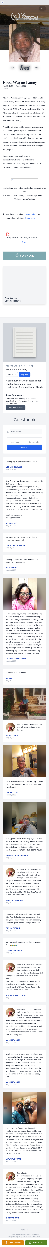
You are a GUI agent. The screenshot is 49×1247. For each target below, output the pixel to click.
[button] (24, 594)
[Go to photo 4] (25, 1122)
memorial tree (32, 214)
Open (24, 242)
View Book (12, 374)
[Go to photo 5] (27, 1122)
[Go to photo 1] (21, 1122)
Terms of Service (31, 1237)
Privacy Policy (17, 1237)
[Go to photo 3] (24, 1122)
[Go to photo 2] (23, 1122)
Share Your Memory (15, 407)
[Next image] (43, 1108)
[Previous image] (5, 1108)
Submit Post (24, 447)
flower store (30, 217)
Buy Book (24, 374)
